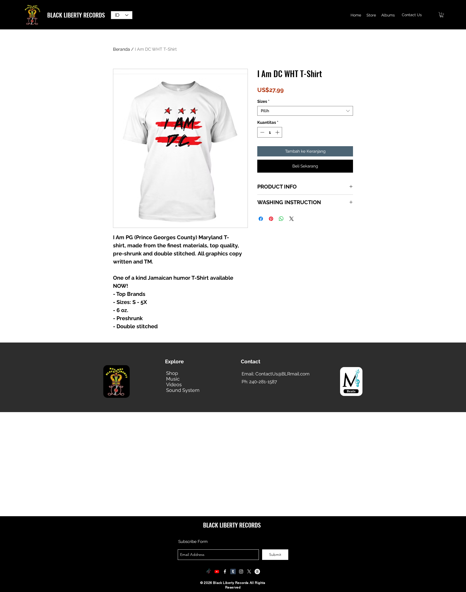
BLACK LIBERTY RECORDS (76, 15)
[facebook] (225, 571)
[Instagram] (241, 571)
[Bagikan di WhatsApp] (281, 218)
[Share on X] (291, 218)
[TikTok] (208, 571)
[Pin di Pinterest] (271, 218)
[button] (441, 14)
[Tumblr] (233, 571)
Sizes (263, 101)
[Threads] (257, 571)
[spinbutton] (269, 132)
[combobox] (305, 111)
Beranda (121, 49)
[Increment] (278, 132)
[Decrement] (261, 132)
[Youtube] (217, 571)
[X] (249, 571)
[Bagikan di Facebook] (261, 218)
